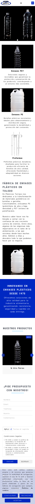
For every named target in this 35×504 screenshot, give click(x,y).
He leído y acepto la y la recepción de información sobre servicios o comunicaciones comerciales (17, 442)
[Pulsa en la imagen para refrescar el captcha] (7, 429)
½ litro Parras (17, 368)
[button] (32, 3)
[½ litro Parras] (17, 350)
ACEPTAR (17, 500)
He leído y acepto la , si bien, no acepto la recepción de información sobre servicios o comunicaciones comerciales (17, 451)
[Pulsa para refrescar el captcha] (11, 429)
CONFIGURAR (10, 495)
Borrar (25, 462)
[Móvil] (21, 3)
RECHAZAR (26, 495)
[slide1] (17, 40)
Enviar (10, 462)
